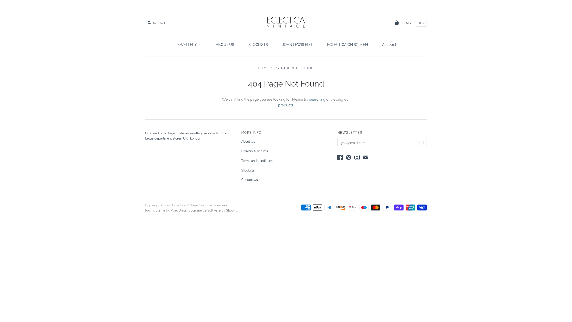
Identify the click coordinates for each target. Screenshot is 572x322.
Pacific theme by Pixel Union (166, 210)
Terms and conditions (257, 161)
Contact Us (249, 180)
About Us (248, 141)
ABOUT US (225, 44)
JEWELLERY (186, 44)
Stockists (247, 170)
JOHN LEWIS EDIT (297, 44)
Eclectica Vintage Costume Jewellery (199, 205)
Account (389, 44)
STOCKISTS (258, 44)
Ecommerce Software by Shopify (213, 210)
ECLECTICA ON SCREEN (347, 44)
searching (317, 99)
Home (263, 68)
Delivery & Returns (254, 151)
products (285, 105)
